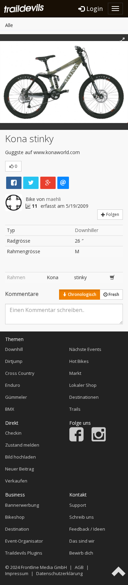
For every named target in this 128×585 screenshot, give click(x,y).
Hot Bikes (79, 361)
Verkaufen (16, 481)
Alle (9, 25)
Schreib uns (81, 517)
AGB (79, 567)
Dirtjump (14, 361)
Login (94, 8)
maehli (53, 199)
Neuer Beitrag (19, 469)
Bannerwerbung (22, 505)
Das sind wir (82, 541)
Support (77, 505)
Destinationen (84, 397)
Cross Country (19, 373)
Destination (17, 529)
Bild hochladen (20, 457)
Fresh (113, 294)
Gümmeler (16, 397)
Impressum (16, 573)
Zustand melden (22, 445)
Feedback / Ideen (87, 529)
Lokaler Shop (83, 385)
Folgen (112, 214)
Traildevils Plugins (23, 553)
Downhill (14, 349)
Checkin (13, 433)
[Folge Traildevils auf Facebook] (76, 440)
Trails (75, 409)
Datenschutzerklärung (59, 573)
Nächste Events (85, 349)
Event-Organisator (24, 541)
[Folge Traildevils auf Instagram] (98, 440)
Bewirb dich (81, 553)
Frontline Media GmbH (44, 567)
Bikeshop (15, 517)
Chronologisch (81, 294)
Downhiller (86, 230)
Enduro (12, 385)
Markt (75, 373)
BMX (9, 409)
